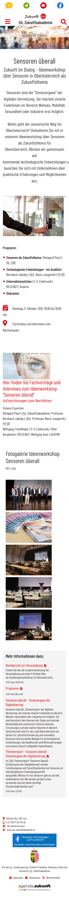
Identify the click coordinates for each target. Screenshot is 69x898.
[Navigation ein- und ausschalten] (8, 21)
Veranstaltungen (34, 35)
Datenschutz (34, 877)
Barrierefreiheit (53, 877)
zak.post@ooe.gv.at (16, 826)
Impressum (18, 877)
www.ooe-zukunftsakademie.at (21, 829)
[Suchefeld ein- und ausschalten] (63, 22)
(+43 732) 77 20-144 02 (16, 822)
